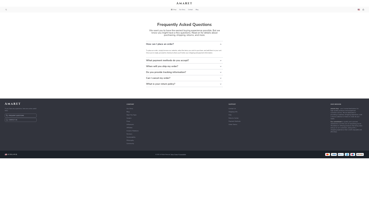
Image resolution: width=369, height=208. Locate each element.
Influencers (130, 124)
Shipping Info (233, 111)
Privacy (176, 154)
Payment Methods (235, 121)
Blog (197, 9)
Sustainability (131, 137)
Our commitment (336, 121)
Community (130, 143)
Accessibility (182, 154)
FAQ (230, 115)
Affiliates (130, 127)
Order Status (233, 124)
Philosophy (130, 140)
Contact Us (232, 108)
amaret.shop (335, 108)
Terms (172, 154)
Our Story (182, 9)
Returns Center (234, 118)
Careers (129, 118)
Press (128, 121)
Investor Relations (133, 131)
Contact (190, 9)
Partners (129, 134)
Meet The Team (132, 115)
